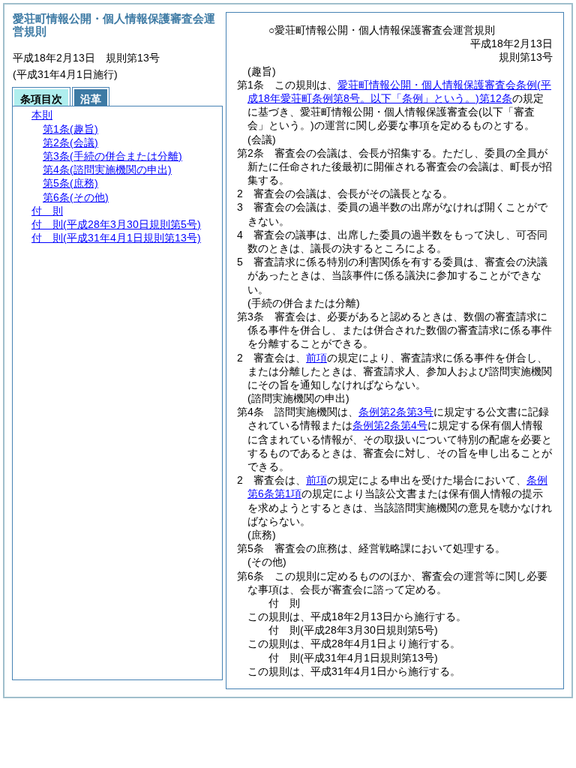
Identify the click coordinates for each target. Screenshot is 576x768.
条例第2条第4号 (390, 425)
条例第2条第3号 (396, 412)
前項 (316, 358)
